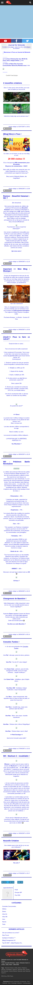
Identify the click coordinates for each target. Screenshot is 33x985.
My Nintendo (4, 971)
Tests (3, 924)
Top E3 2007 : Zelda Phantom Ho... (12, 943)
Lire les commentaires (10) (19, 593)
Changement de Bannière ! (14, 599)
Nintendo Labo (21, 971)
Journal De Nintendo (16, 45)
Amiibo (27, 969)
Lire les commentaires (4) (18, 263)
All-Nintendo (23, 981)
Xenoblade (9, 969)
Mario (19, 968)
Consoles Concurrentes (9, 906)
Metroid (3, 969)
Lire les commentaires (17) (19, 128)
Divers (4, 911)
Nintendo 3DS (21, 969)
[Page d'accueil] (16, 953)
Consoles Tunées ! (11, 642)
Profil (16, 889)
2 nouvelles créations (12, 83)
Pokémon (24, 968)
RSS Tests (10, 976)
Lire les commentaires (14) (19, 331)
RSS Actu (4, 976)
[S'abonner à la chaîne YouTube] (5, 41)
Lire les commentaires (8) (18, 190)
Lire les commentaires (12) (19, 456)
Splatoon (14, 969)
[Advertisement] (16, 17)
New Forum (5, 935)
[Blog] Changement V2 (8, 940)
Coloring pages (27, 983)
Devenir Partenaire (14, 981)
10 (19, 882)
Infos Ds (4, 914)
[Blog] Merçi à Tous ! (12, 134)
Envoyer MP (18, 892)
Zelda (15, 968)
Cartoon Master (13, 971)
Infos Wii (4, 916)
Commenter (8, 128)
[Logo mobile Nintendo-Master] (6, 2)
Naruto (4, 921)
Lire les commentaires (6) (18, 636)
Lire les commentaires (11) (19, 750)
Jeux (3, 919)
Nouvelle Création (11, 841)
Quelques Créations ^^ (8, 938)
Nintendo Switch (9, 968)
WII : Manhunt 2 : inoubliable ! (16, 756)
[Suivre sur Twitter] (27, 41)
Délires (4, 909)
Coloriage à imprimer (16, 983)
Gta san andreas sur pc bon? (10, 932)
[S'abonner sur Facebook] (16, 41)
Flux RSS (17, 895)
